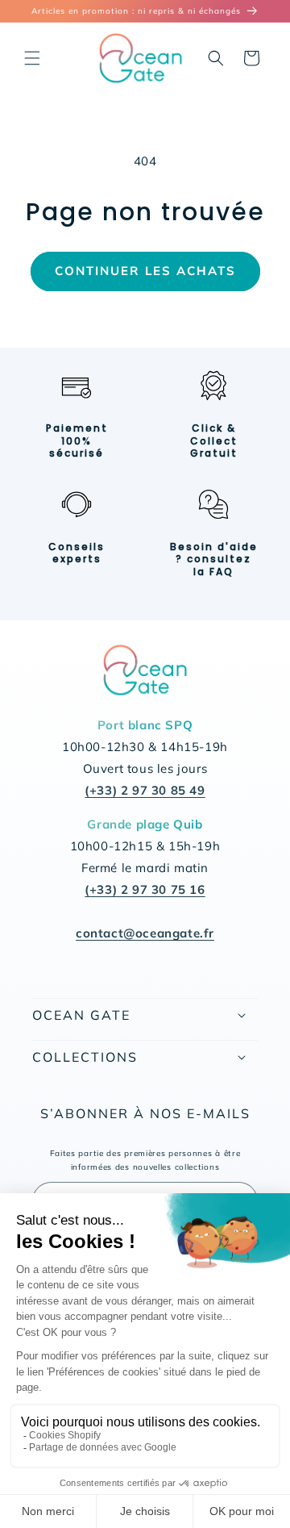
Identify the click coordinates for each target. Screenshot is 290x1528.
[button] (32, 58)
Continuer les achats (145, 270)
